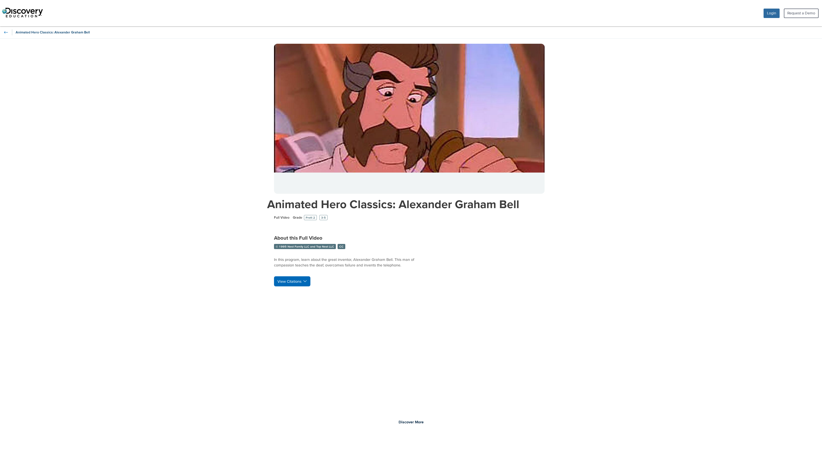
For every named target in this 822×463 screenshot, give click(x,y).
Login (771, 13)
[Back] (6, 32)
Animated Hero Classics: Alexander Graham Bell (393, 203)
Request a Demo (801, 13)
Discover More (411, 422)
